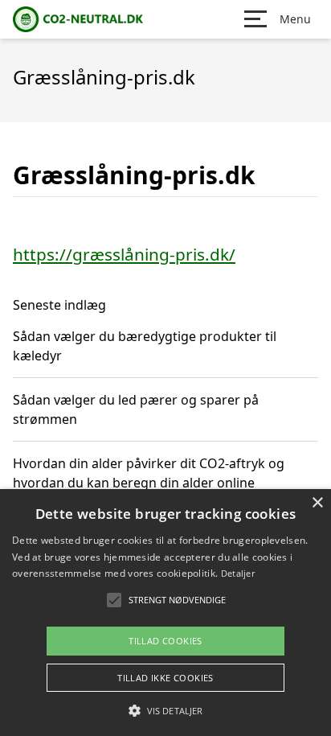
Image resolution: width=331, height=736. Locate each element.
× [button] (317, 503)
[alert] (165, 612)
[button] (165, 710)
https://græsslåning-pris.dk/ (124, 254)
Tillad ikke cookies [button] (165, 678)
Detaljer (238, 573)
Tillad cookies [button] (165, 641)
